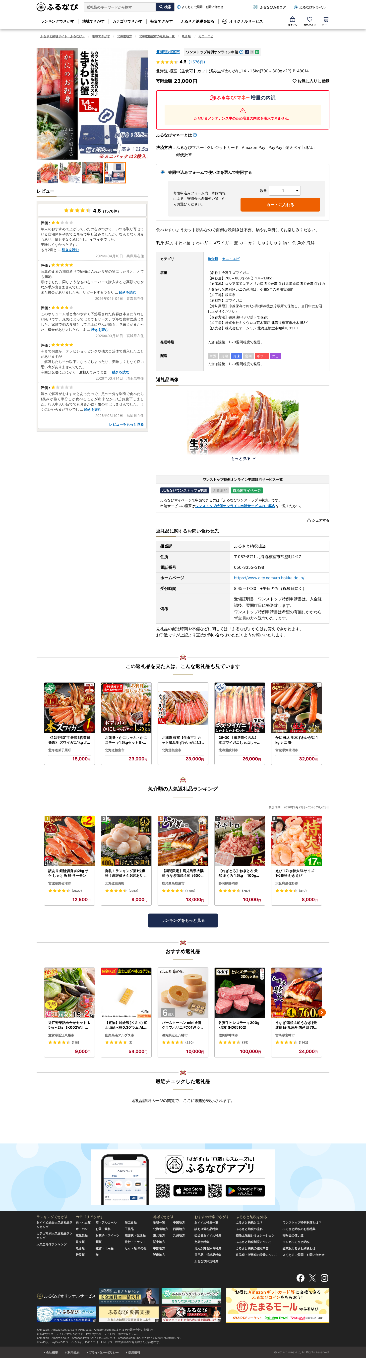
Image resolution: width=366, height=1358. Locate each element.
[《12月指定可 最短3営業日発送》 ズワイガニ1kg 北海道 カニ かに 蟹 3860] (69, 708)
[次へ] (322, 1012)
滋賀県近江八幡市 (61, 1035)
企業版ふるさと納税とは (299, 1248)
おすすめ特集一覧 (206, 1222)
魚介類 (186, 36)
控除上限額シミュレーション (255, 1235)
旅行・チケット (135, 1242)
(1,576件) (196, 62)
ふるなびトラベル (312, 7)
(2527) (77, 891)
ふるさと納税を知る (197, 21)
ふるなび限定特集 (206, 1261)
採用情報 (134, 1352)
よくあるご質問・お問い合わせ (202, 6)
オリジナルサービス (246, 21)
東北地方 (159, 1235)
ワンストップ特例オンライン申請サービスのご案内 (235, 506)
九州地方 (179, 1235)
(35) (245, 1042)
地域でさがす (93, 21)
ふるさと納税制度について (254, 1242)
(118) (75, 1042)
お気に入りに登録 (313, 81)
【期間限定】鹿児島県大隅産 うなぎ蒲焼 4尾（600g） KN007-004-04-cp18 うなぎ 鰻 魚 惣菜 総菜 (183, 873)
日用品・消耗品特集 (207, 1255)
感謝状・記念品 (135, 1235)
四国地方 (179, 1229)
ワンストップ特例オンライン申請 (212, 52)
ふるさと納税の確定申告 (252, 1248)
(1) (130, 1042)
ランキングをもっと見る (183, 920)
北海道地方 (124, 36)
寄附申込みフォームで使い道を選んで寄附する (210, 172)
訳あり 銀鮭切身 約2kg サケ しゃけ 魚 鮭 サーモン (68, 873)
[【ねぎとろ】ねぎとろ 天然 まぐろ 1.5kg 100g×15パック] (240, 841)
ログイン (293, 24)
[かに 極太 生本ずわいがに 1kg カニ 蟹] (296, 708)
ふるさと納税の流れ (249, 1229)
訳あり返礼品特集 (206, 1229)
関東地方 (159, 1242)
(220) (189, 1042)
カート (325, 24)
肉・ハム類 (83, 1222)
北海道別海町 (114, 883)
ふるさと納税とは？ (249, 1222)
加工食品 (131, 1222)
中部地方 (159, 1248)
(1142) (303, 1042)
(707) (246, 891)
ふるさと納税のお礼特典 (299, 1229)
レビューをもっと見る (126, 424)
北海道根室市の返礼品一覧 (157, 36)
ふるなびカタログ (273, 7)
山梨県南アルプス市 (119, 1035)
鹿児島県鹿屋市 (173, 883)
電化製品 (82, 1235)
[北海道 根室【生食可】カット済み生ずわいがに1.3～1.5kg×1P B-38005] (183, 708)
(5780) (190, 891)
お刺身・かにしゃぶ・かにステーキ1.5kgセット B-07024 (126, 740)
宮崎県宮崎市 (285, 1035)
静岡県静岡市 (228, 883)
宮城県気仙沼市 (286, 750)
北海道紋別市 (228, 750)
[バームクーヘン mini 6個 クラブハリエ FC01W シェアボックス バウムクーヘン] (183, 993)
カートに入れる (280, 204)
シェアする (320, 520)
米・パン (82, 1229)
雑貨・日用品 (105, 1248)
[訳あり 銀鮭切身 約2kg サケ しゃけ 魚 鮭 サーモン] (69, 841)
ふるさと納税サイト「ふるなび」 (62, 36)
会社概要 (52, 1352)
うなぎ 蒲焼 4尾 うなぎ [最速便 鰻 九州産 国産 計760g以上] (296, 1025)
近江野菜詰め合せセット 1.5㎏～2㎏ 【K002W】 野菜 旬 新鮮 (69, 1025)
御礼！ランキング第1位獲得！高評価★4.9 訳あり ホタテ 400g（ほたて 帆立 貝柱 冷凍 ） (126, 873)
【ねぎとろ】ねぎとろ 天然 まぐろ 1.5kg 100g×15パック (239, 873)
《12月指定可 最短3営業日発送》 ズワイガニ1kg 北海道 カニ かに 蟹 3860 (69, 740)
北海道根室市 (168, 51)
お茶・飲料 (103, 1229)
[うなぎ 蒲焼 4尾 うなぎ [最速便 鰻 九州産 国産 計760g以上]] (296, 993)
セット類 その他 (135, 1248)
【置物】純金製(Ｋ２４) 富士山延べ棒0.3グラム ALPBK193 (126, 1025)
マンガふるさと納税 (296, 1242)
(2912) (133, 891)
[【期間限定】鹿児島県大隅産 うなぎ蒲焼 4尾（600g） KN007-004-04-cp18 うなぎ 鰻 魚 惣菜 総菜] (183, 841)
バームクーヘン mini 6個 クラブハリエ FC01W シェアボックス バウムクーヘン (183, 1025)
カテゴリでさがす (127, 21)
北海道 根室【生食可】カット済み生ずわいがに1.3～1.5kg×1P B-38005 (181, 740)
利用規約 (73, 1352)
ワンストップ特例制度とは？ (302, 1222)
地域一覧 (159, 1222)
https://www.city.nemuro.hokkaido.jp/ (269, 577)
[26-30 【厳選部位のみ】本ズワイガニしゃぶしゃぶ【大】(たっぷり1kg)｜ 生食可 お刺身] (240, 708)
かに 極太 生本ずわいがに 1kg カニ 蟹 (296, 740)
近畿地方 (159, 1255)
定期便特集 (201, 1242)
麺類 (99, 1242)
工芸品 (129, 1229)
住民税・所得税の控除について (257, 1255)
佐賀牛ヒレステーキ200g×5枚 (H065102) (239, 1025)
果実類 (80, 1242)
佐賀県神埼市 (228, 1035)
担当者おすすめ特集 (207, 1235)
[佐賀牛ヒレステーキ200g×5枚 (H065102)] (240, 993)
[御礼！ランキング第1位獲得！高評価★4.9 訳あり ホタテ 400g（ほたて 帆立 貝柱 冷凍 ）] (126, 841)
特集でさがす (161, 21)
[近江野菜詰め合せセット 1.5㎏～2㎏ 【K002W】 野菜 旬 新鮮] (69, 993)
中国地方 (179, 1222)
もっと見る (241, 458)
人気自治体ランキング (51, 1244)
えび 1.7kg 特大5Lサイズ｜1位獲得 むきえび (296, 873)
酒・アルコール (106, 1222)
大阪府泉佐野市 (286, 883)
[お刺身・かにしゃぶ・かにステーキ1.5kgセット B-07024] (126, 708)
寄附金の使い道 (293, 1235)
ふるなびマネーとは (174, 134)
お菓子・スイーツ (108, 1235)
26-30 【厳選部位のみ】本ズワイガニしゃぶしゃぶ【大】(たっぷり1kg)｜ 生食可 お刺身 (239, 740)
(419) (303, 891)
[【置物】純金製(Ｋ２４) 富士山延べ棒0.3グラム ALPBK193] (126, 993)
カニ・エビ (205, 36)
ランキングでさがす (57, 21)
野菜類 (80, 1255)
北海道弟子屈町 (59, 750)
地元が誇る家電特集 (207, 1248)
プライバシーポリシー (104, 1352)
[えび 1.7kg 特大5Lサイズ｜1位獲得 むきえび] (296, 841)
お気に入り (310, 24)
